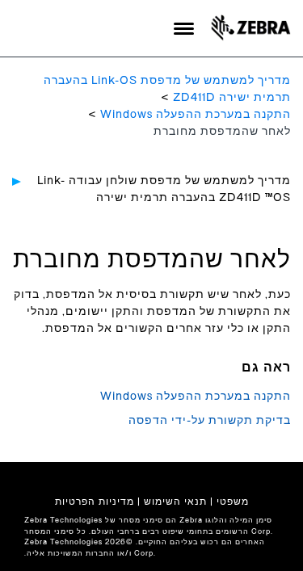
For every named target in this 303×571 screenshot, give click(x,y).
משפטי (233, 501)
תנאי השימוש (175, 501)
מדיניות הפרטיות (94, 501)
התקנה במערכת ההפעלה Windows (195, 114)
